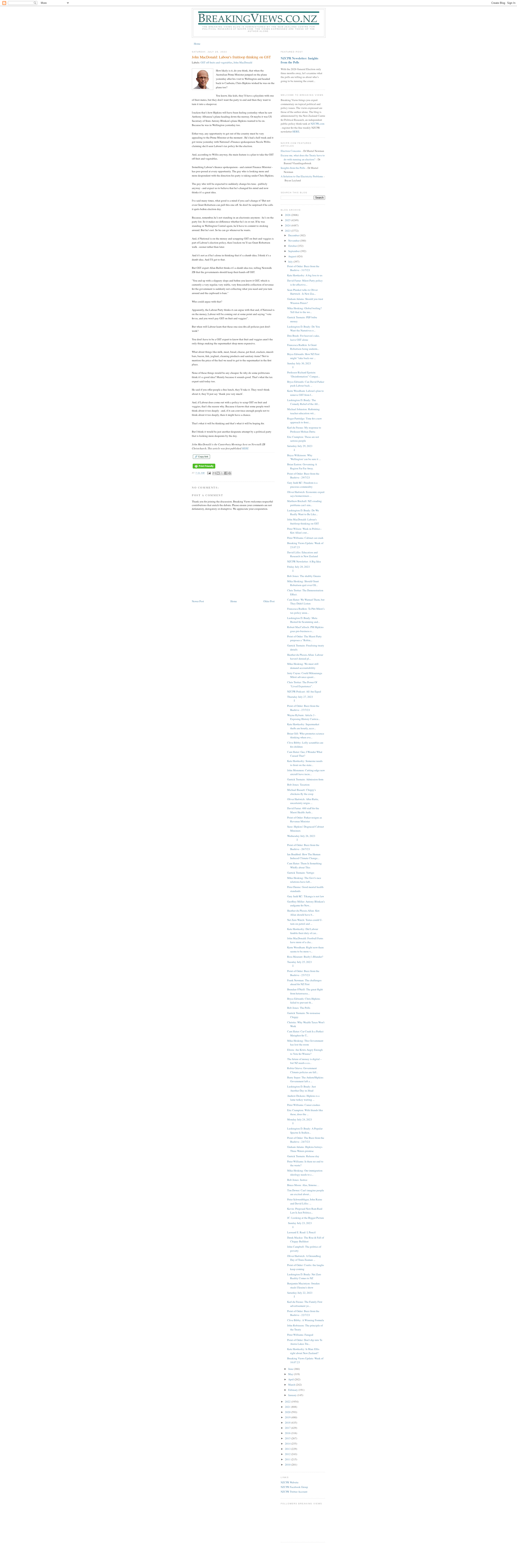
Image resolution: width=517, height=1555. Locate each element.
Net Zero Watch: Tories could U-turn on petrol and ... (304, 922)
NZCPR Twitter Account (294, 1491)
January (292, 1395)
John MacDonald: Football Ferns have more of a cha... (305, 940)
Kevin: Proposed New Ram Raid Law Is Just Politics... (304, 1211)
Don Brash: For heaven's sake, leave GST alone (303, 337)
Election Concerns (291, 151)
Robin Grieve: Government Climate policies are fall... (302, 1070)
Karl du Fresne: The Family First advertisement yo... (304, 1304)
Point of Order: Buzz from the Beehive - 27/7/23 (303, 708)
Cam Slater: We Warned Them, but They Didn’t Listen (306, 601)
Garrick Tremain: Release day (303, 1156)
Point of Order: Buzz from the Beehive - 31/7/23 (303, 268)
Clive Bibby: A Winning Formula (306, 1320)
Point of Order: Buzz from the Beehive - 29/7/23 (303, 475)
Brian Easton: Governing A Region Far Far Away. (302, 466)
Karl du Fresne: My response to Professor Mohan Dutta (304, 429)
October (292, 246)
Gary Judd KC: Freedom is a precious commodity (302, 485)
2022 (288, 1401)
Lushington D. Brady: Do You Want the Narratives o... (303, 328)
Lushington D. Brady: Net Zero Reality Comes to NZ (304, 1276)
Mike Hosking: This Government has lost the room (305, 1042)
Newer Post (198, 601)
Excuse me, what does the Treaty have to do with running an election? (303, 157)
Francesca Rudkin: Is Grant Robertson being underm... (303, 347)
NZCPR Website (289, 1482)
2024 (288, 225)
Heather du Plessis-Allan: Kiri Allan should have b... (303, 912)
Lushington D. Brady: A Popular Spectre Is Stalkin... (305, 1130)
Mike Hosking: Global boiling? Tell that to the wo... (304, 310)
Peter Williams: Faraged (300, 1334)
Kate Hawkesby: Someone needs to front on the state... (305, 763)
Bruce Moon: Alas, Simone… (303, 1185)
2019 (288, 1417)
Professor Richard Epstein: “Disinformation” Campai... (303, 374)
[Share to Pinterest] (230, 473)
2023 (288, 230)
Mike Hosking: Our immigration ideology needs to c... (305, 1172)
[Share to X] (222, 473)
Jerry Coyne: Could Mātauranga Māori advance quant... (304, 675)
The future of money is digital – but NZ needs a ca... (304, 1061)
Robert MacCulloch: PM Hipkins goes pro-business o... (305, 629)
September (294, 251)
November (294, 240)
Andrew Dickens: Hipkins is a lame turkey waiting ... (303, 1098)
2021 (288, 1407)
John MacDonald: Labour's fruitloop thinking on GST (303, 521)
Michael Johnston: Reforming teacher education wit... (303, 411)
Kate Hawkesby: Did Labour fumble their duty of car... (302, 931)
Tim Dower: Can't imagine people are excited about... (305, 1192)
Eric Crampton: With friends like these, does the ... (305, 1112)
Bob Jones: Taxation (298, 784)
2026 (288, 215)
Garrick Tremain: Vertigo (300, 872)
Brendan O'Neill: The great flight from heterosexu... (305, 991)
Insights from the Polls (293, 168)
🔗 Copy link (201, 456)
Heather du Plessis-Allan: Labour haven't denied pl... (305, 657)
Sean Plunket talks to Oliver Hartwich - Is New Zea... (302, 292)
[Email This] (214, 473)
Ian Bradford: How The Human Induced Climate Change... (303, 856)
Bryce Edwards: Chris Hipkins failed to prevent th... (303, 1000)
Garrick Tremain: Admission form (305, 779)
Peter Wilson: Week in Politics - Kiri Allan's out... (304, 531)
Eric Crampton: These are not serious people (303, 439)
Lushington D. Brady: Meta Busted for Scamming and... (303, 620)
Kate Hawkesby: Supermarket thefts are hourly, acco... (303, 726)
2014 (288, 1443)
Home (197, 43)
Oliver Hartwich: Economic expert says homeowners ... (306, 494)
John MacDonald (242, 62)
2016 (288, 1433)
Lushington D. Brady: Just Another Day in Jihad (301, 1088)
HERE (245, 448)
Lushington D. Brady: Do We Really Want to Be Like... (303, 512)
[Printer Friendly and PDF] (204, 469)
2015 (288, 1438)
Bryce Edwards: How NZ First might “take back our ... (303, 356)
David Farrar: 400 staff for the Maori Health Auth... (303, 810)
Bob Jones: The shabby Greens (304, 576)
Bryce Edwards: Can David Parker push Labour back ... (305, 384)
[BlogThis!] (218, 473)
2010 (288, 1464)
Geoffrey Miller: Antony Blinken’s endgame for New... (306, 903)
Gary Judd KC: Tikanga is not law (305, 896)
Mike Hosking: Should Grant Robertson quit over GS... (303, 583)
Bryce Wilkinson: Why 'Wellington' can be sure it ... (304, 457)
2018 (288, 1422)
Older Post (269, 601)
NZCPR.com (317, 123)
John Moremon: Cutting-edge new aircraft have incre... (306, 772)
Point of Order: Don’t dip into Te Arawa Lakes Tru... (304, 1342)
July (290, 261)
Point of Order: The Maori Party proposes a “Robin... (304, 638)
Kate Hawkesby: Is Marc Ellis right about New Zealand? (303, 1351)
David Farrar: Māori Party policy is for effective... (305, 282)
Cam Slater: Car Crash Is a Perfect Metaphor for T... (305, 1033)
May (291, 1374)
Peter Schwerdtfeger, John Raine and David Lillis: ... (304, 1201)
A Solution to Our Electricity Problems (302, 176)
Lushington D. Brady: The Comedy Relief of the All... (303, 402)
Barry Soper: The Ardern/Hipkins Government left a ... (305, 1079)
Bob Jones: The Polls (298, 1008)
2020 (288, 1412)
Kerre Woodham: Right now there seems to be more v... (305, 949)
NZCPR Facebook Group (294, 1487)
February (293, 1390)
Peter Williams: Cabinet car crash (305, 538)
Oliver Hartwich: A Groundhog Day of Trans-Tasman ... (304, 1258)
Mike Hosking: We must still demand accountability (302, 666)
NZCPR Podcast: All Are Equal (304, 691)
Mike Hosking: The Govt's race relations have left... (304, 880)
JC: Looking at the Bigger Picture (305, 1218)
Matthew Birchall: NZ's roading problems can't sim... (304, 503)
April (291, 1379)
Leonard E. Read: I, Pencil (301, 1232)
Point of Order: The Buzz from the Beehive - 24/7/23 (305, 1140)
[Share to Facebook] (226, 473)
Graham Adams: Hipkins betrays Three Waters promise (304, 1149)
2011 (288, 1459)
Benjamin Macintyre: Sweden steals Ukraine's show (303, 1285)
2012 (288, 1454)
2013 (288, 1449)
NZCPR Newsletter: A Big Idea (304, 561)
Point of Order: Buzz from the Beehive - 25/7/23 (303, 973)
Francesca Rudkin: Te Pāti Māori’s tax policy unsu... (306, 611)
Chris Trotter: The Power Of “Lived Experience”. (302, 684)
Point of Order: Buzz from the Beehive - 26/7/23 (303, 847)
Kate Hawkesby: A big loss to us (304, 275)
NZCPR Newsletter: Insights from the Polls (299, 60)
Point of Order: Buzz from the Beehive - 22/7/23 (303, 1313)
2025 (288, 220)
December (294, 235)
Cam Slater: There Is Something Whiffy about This (304, 865)
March (292, 1384)
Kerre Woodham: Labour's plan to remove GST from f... (305, 393)
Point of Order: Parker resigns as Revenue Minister (304, 819)
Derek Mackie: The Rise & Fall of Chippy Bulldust (305, 1239)
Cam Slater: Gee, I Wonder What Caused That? (304, 754)
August (292, 256)
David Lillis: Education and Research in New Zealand (302, 554)
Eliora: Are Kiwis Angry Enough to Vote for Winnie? (305, 1052)
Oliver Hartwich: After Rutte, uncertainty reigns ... (303, 801)
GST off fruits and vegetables (216, 62)
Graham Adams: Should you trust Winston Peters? (305, 301)
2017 (288, 1428)
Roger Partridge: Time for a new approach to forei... (304, 420)
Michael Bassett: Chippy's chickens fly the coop (301, 792)
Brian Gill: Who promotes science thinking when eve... (305, 735)
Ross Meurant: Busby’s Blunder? (305, 956)
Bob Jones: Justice (297, 1180)
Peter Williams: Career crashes (303, 1105)
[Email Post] (208, 473)
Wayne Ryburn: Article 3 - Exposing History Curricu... (303, 717)
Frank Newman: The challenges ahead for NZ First (304, 982)
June (291, 1369)
